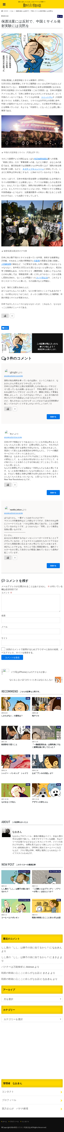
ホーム (4, 1121)
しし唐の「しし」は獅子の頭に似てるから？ (25, 947)
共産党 (37, 260)
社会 (6, 328)
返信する (53, 417)
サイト (4, 638)
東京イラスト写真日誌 (22, 1127)
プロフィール (9, 1100)
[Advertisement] (32, 1054)
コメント (6, 592)
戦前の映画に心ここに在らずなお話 (20, 972)
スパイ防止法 (42, 277)
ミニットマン (47, 97)
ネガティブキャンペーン (33, 169)
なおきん (17, 831)
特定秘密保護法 (41, 159)
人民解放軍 (6, 264)
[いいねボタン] (5, 316)
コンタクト (8, 1091)
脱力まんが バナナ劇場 (15, 1108)
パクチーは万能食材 (12, 966)
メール (4, 627)
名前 (3, 616)
